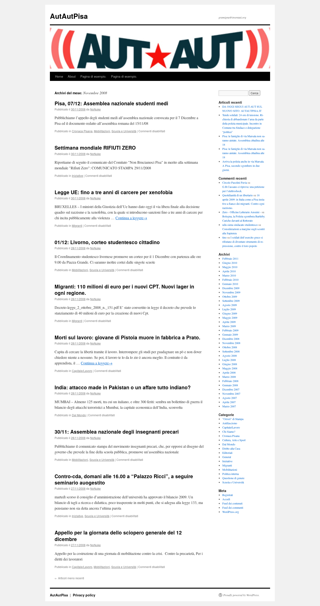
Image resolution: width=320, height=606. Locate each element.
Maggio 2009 (229, 317)
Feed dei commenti (232, 507)
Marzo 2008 (229, 377)
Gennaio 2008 (230, 385)
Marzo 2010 (229, 275)
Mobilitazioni (102, 131)
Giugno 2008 (229, 364)
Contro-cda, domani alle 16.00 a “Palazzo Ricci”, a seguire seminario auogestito (124, 479)
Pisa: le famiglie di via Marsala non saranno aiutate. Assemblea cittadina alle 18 (243, 140)
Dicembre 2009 (230, 288)
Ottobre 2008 (229, 347)
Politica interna (230, 474)
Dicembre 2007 (230, 389)
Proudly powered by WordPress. (241, 595)
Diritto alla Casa (231, 448)
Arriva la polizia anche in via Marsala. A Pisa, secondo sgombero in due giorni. (243, 165)
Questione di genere (233, 478)
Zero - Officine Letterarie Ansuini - (241, 212)
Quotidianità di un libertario (237, 195)
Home (59, 76)
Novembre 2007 (231, 393)
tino (224, 237)
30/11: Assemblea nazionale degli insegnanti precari (117, 431)
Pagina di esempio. (93, 76)
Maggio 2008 (229, 368)
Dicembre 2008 (230, 339)
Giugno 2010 (229, 263)
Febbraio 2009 (230, 330)
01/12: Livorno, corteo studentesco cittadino (107, 242)
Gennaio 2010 (230, 284)
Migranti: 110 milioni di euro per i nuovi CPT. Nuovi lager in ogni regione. (124, 289)
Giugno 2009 (229, 313)
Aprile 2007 (229, 402)
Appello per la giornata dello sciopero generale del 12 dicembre (118, 535)
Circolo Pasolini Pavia (234, 182)
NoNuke (95, 109)
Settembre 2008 (231, 351)
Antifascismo (229, 423)
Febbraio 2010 (230, 279)
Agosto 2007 (229, 398)
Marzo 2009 (229, 326)
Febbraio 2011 (230, 258)
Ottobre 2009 (229, 296)
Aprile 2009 (229, 322)
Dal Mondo (79, 415)
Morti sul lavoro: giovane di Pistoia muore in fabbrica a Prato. (127, 337)
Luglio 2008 (229, 360)
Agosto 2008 (229, 355)
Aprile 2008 (229, 372)
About (72, 76)
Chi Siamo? (228, 431)
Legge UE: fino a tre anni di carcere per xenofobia (114, 192)
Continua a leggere (131, 217)
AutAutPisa (69, 16)
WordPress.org (230, 512)
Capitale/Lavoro (82, 371)
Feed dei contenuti (232, 503)
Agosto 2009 (229, 305)
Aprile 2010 (229, 271)
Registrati (227, 495)
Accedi (226, 499)
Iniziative (77, 176)
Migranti (77, 225)
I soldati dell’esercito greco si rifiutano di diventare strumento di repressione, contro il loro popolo (243, 241)
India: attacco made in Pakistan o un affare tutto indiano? (123, 387)
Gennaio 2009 (230, 334)
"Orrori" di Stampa (232, 419)
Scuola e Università (124, 131)
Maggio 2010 (229, 267)
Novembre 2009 (231, 292)
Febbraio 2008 (230, 381)
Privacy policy (84, 595)
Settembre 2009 (231, 301)
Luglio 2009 (229, 309)
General (226, 457)
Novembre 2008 (231, 343)
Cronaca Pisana (82, 131)
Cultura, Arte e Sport (234, 440)
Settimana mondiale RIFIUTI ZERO (95, 147)
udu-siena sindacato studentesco (240, 225)
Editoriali (227, 452)
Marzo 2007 (229, 406)
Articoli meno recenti (69, 578)
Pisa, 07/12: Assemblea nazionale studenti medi (111, 103)
